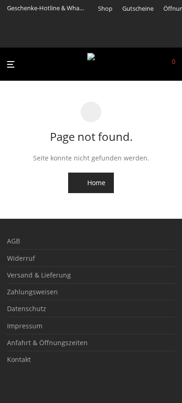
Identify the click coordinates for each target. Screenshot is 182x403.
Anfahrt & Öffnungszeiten (47, 342)
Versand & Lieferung (39, 275)
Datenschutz (26, 308)
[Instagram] (112, 38)
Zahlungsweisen (32, 291)
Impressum (24, 325)
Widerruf (21, 258)
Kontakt (19, 359)
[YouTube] (135, 38)
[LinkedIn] (124, 38)
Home (95, 182)
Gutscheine (138, 9)
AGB (13, 240)
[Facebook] (100, 38)
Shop (105, 9)
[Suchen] (158, 64)
